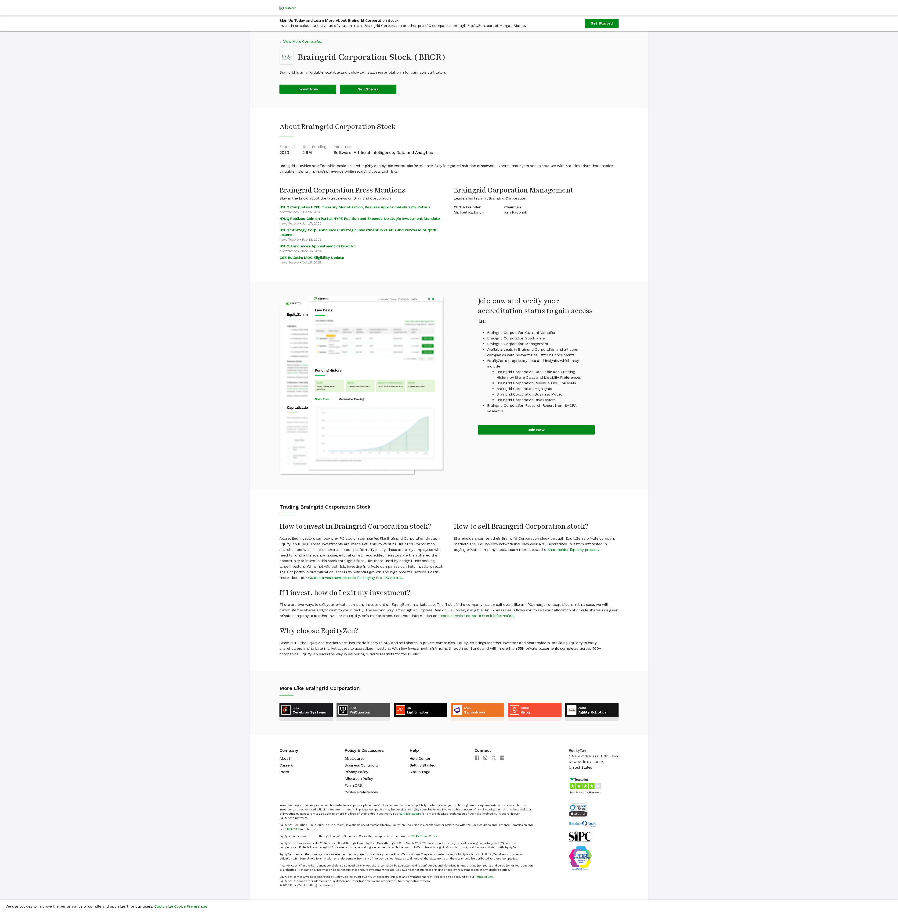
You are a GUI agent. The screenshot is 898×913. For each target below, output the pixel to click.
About (284, 758)
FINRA (288, 829)
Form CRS (353, 785)
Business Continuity (361, 765)
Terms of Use (484, 876)
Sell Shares (368, 89)
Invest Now (307, 89)
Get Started (602, 23)
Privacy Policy (356, 772)
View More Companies (302, 41)
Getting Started (422, 765)
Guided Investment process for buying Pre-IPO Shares (355, 577)
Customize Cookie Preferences (181, 906)
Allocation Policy (358, 778)
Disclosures (354, 758)
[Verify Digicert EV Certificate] (578, 809)
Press (284, 772)
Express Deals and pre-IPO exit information (476, 615)
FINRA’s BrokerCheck (423, 836)
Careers (286, 765)
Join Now (536, 430)
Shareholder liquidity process (572, 549)
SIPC (297, 829)
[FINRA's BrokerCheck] (583, 823)
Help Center (419, 758)
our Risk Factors (410, 813)
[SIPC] (580, 836)
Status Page (419, 772)
